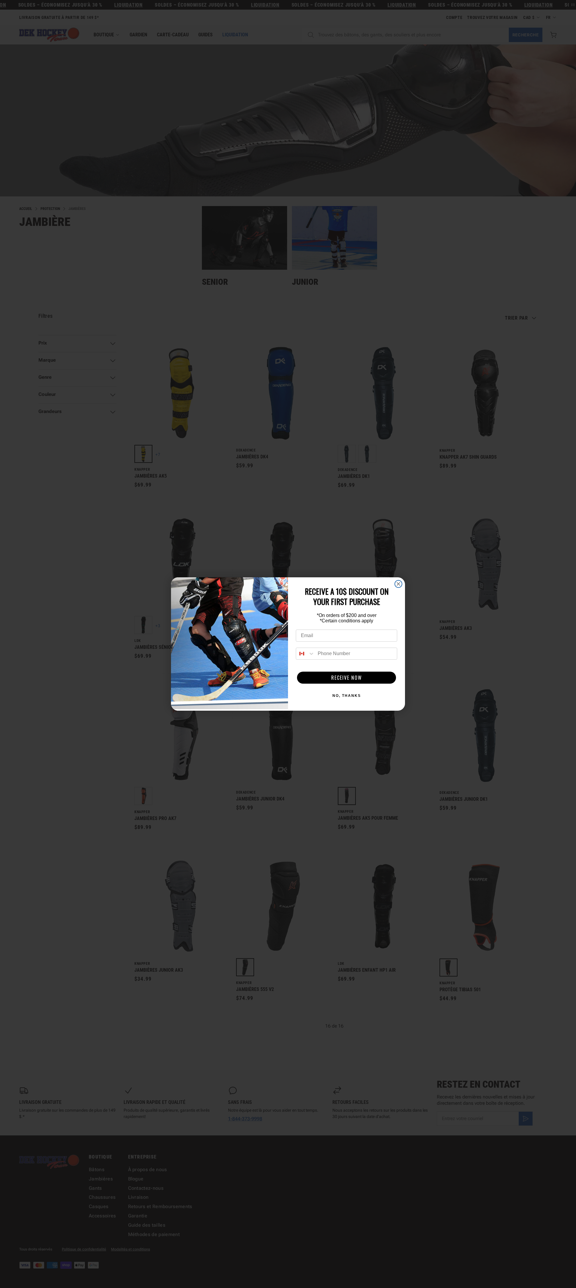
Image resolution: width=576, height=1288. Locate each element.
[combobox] (305, 653)
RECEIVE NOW (346, 677)
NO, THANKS (346, 696)
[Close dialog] (398, 584)
